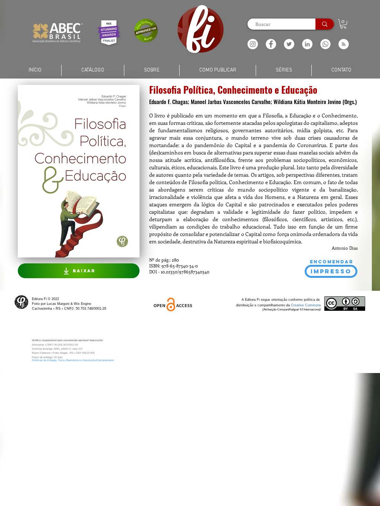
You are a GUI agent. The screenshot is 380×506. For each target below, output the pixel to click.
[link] (343, 24)
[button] (343, 44)
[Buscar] (324, 24)
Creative (298, 305)
